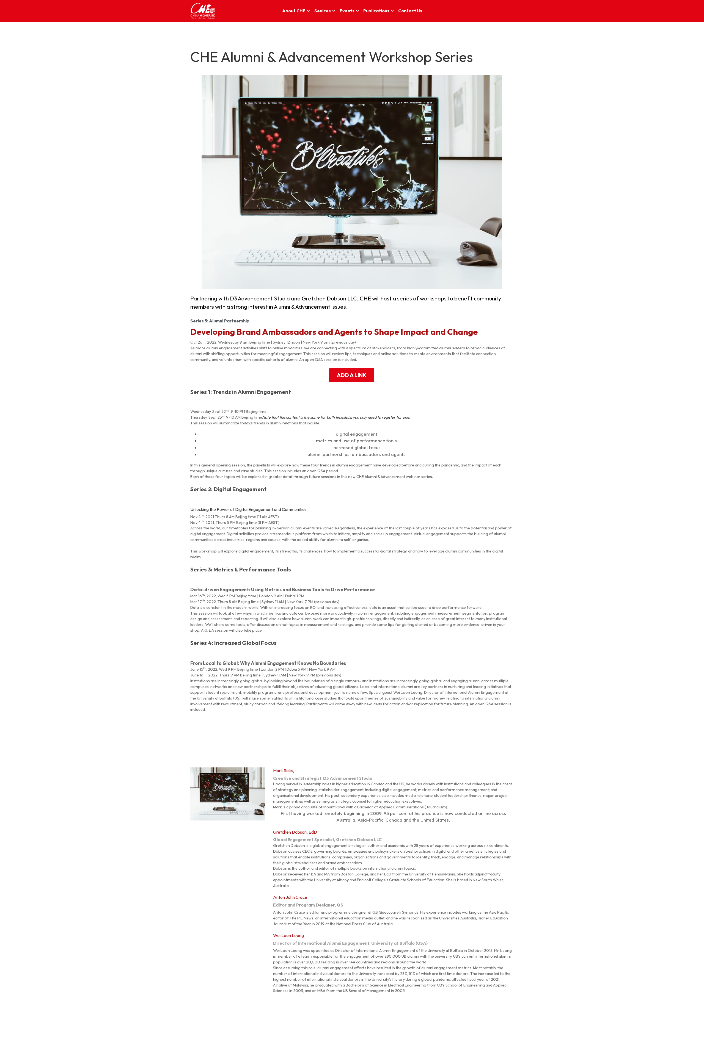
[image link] (203, 10)
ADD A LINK (352, 375)
